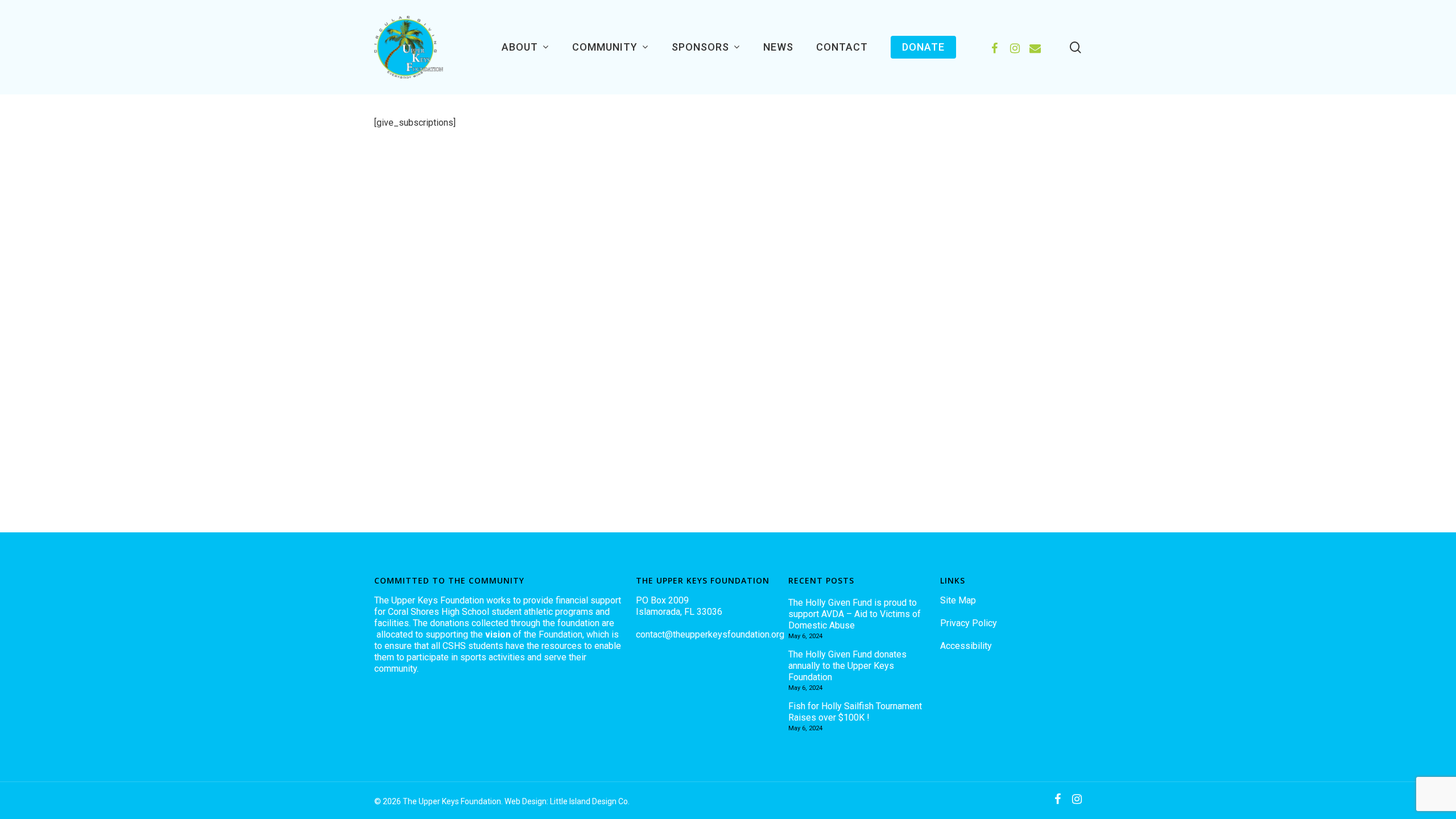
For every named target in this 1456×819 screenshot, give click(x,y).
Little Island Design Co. (590, 801)
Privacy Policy (968, 623)
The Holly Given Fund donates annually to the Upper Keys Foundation (847, 665)
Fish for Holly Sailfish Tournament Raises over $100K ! (855, 712)
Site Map (958, 600)
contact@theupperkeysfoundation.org (710, 634)
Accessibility (966, 645)
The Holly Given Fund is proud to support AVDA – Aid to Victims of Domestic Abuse (854, 614)
